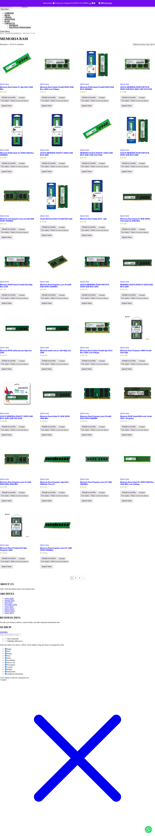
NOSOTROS (10, 19)
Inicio (2, 33)
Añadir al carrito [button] (9, 97)
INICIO (7, 15)
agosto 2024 (10, 601)
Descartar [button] (108, 3)
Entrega (13, 25)
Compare (9, 13)
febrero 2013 (10, 611)
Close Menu (5, 31)
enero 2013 (9, 613)
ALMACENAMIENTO (13, 33)
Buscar (24, 7)
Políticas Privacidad (20, 27)
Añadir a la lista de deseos (19, 101)
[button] (148, 829)
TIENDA (8, 17)
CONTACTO (10, 23)
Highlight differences (14, 641)
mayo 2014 (9, 607)
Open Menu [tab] (5, 9)
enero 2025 (9, 599)
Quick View (6, 106)
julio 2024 (8, 603)
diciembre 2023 (11, 605)
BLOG (7, 21)
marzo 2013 (9, 609)
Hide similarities (13, 639)
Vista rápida (5, 101)
